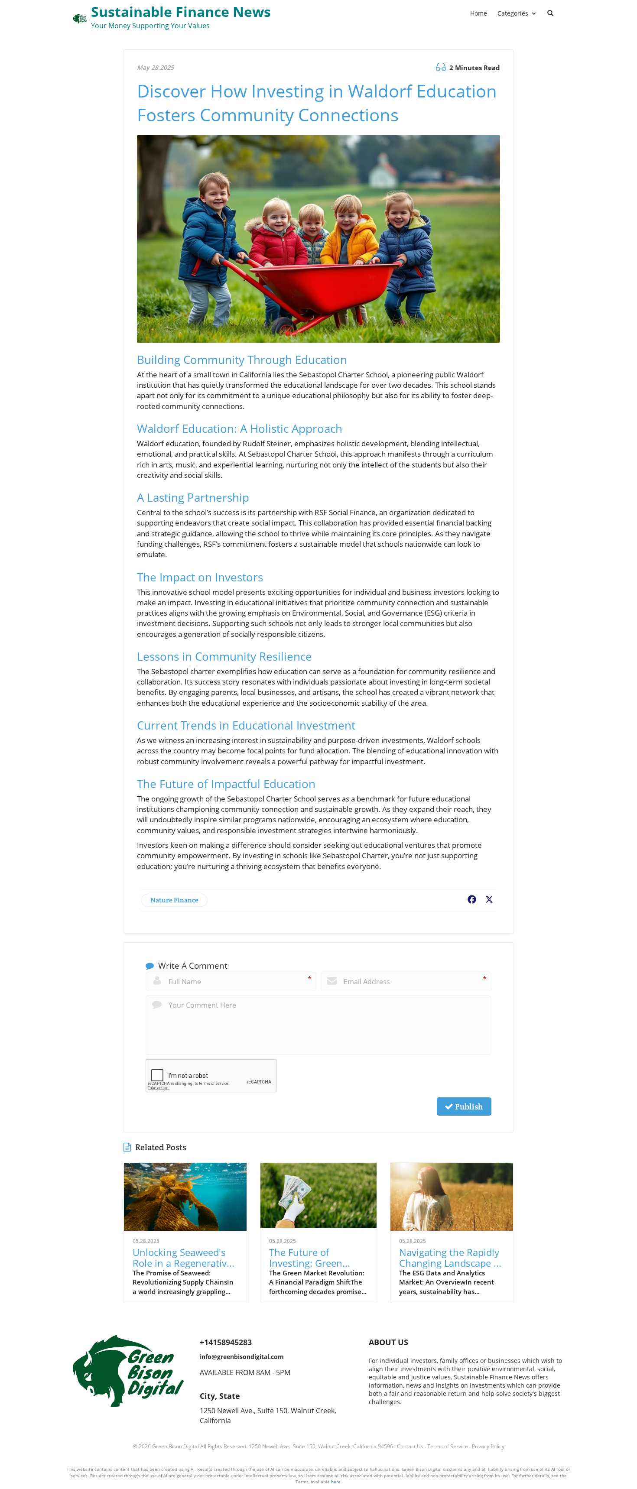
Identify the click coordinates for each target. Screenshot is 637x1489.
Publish (468, 1106)
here (336, 1482)
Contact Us (410, 1446)
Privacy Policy (488, 1446)
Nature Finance (174, 900)
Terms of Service (447, 1446)
